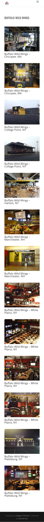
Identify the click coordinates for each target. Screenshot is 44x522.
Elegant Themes (22, 515)
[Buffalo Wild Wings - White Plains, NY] (22, 307)
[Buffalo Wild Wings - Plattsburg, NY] (22, 454)
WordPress (23, 518)
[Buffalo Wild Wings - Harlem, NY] (22, 198)
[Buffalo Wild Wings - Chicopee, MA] (22, 51)
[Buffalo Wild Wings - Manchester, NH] (22, 234)
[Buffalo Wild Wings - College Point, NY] (22, 124)
